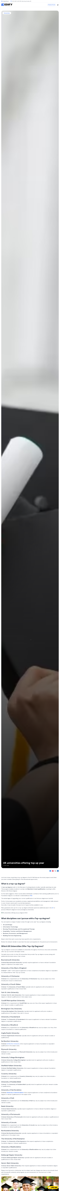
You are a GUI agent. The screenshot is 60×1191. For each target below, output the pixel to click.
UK (52, 908)
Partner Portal (51, 4)
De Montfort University (13, 1044)
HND (31, 895)
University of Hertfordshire (15, 1092)
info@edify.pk (6, 1)
